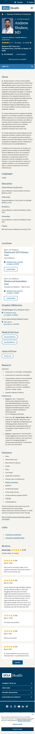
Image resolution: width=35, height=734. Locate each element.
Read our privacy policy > (24, 720)
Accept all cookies (17, 729)
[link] (7, 706)
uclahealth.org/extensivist (13, 534)
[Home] (2, 14)
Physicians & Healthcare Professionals (19, 14)
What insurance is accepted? (17, 59)
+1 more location (20, 54)
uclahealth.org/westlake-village (14, 538)
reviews (26, 43)
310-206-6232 (8, 54)
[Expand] (31, 683)
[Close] (33, 714)
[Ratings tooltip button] (30, 42)
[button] (18, 2)
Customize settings (17, 724)
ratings (18, 43)
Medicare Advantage (11, 482)
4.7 (12, 43)
